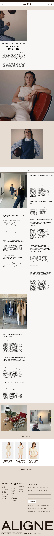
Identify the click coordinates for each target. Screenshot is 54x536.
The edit (4, 498)
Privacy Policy (31, 508)
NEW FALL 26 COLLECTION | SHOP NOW (27, 1)
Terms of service (6, 533)
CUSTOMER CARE (14, 484)
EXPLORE (5, 483)
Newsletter (22, 491)
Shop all (4, 496)
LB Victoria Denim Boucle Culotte (20, 461)
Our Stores (5, 489)
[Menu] (2, 4)
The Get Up (5, 494)
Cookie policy (28, 533)
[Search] (48, 4)
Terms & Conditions (45, 506)
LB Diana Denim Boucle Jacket (7, 461)
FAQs (12, 497)
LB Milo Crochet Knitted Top (33, 461)
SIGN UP (32, 501)
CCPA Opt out (37, 533)
